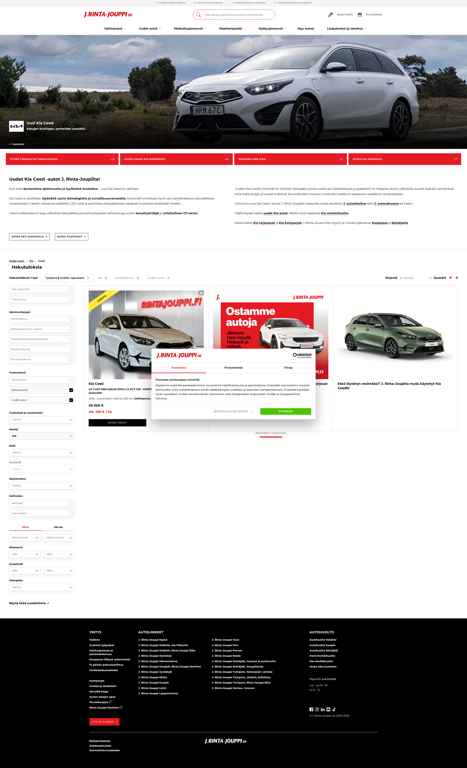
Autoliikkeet (150, 632)
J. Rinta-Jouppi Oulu (225, 639)
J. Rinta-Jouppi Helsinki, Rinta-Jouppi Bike (166, 650)
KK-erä (58, 527)
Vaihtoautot (19, 379)
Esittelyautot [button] (129, 278)
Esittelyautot (19, 390)
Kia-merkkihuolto (334, 213)
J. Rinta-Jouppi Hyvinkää (155, 655)
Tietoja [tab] (288, 367)
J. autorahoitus (354, 203)
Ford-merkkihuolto (322, 655)
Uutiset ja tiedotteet (102, 686)
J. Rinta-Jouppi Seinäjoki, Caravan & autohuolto (244, 661)
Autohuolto (322, 632)
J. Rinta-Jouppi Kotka (152, 677)
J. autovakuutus (386, 203)
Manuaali (17, 503)
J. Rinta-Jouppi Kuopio (153, 682)
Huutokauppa (99, 702)
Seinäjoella (399, 223)
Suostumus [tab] (178, 367)
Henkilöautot (19, 318)
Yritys (95, 632)
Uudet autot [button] (161, 278)
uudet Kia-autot (275, 213)
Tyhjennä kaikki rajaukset (69, 278)
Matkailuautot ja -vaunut (26, 329)
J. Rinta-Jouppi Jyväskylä (155, 671)
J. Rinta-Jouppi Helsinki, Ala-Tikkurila (163, 645)
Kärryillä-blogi (98, 691)
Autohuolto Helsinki (323, 639)
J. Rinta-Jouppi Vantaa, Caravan (233, 688)
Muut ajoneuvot (21, 359)
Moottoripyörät (20, 349)
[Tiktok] (334, 709)
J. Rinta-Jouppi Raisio (226, 655)
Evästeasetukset (100, 745)
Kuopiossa (380, 223)
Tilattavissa (18, 299)
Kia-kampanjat (290, 223)
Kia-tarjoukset (264, 223)
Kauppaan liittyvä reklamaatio (109, 659)
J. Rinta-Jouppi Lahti (152, 688)
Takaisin (17, 144)
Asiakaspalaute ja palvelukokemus (101, 652)
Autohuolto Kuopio (322, 645)
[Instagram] (317, 709)
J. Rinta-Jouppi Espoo (152, 639)
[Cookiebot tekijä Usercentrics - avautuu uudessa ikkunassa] (296, 355)
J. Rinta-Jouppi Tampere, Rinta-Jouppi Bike (241, 682)
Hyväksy (285, 411)
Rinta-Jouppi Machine (104, 707)
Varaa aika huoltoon (323, 666)
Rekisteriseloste (99, 741)
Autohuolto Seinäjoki (324, 650)
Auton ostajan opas (102, 696)
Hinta (25, 527)
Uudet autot (19, 400)
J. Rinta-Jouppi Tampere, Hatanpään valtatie (242, 671)
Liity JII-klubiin (103, 721)
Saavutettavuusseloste (104, 750)
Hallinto (94, 639)
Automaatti (18, 513)
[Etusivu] (108, 15)
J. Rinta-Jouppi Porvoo (227, 650)
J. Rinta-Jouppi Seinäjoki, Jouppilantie (237, 666)
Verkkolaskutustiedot (103, 670)
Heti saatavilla (20, 289)
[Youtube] (328, 709)
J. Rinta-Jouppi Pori (225, 645)
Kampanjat (96, 680)
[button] (29, 603)
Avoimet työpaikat (101, 645)
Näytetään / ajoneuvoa (271, 433)
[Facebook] (311, 709)
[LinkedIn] (323, 709)
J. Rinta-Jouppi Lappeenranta (158, 693)
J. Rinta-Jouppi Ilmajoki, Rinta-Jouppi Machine (169, 666)
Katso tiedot (117, 422)
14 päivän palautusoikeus (106, 664)
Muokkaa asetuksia (231, 411)
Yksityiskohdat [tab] (233, 367)
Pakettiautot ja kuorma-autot (29, 339)
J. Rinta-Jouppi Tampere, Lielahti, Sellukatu (241, 677)
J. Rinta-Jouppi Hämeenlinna (157, 661)
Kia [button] (105, 278)
